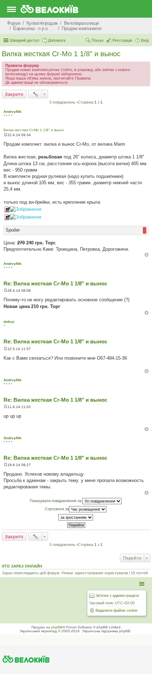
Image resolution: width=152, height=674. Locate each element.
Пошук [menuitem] (98, 40)
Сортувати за (57, 509)
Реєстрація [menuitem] (122, 40)
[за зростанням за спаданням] (76, 517)
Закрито (14, 94)
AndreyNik (13, 112)
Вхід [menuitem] (144, 40)
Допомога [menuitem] (56, 40)
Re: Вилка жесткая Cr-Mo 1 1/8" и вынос (55, 283)
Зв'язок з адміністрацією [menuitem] (117, 595)
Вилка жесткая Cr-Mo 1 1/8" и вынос (61, 54)
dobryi (9, 322)
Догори (146, 255)
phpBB (57, 627)
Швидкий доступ (24, 40)
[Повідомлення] (5, 135)
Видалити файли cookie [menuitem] (116, 610)
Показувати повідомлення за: (56, 501)
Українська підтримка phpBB (106, 631)
